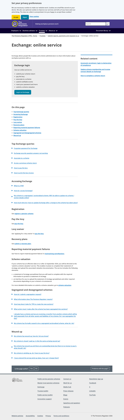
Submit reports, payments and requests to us (63, 36)
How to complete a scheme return (93, 76)
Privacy (48, 416)
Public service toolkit (45, 395)
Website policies (17, 416)
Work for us (67, 383)
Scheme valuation (20, 130)
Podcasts (66, 407)
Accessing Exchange (20, 114)
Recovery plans (18, 125)
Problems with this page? (100, 368)
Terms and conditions (61, 416)
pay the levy (18, 224)
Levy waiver (17, 122)
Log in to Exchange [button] (22, 92)
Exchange (40, 387)
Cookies (40, 416)
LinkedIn (92, 391)
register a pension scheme (23, 214)
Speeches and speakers (71, 403)
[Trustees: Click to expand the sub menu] (46, 30)
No (36, 368)
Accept (16, 17)
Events (65, 399)
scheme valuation (64, 285)
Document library (102, 31)
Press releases (68, 391)
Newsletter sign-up (96, 379)
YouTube (92, 395)
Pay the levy (17, 120)
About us (52, 31)
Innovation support (44, 399)
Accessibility (30, 416)
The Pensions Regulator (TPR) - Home (24, 36)
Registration (17, 117)
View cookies (34, 16)
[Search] (107, 23)
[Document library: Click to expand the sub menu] (110, 30)
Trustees (42, 31)
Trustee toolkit (42, 391)
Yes (31, 368)
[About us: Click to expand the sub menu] (56, 30)
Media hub (67, 387)
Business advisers (29, 31)
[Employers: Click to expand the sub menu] (20, 30)
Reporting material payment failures (26, 128)
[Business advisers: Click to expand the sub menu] (36, 30)
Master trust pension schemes (48, 383)
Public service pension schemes (48, 379)
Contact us (67, 379)
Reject (25, 17)
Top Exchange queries (21, 112)
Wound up (17, 135)
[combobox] (95, 24)
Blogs (65, 395)
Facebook (92, 383)
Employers (15, 31)
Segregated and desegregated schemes (27, 133)
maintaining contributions (54, 254)
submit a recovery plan (22, 244)
